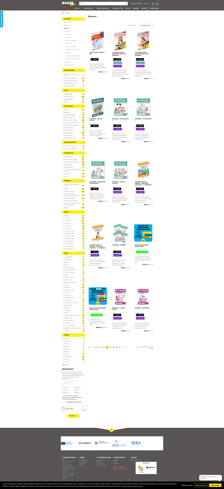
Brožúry (66, 110)
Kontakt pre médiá (84, 460)
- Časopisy (67, 34)
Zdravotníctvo (88, 8)
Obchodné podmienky (136, 3)
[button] (149, 3)
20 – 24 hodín (68, 356)
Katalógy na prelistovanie (120, 468)
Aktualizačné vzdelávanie (71, 81)
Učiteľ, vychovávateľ (70, 191)
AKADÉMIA (136, 8)
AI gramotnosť (68, 257)
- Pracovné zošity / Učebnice (72, 49)
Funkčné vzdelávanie (70, 83)
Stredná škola (68, 164)
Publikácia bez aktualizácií (72, 122)
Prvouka (67, 313)
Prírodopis (67, 307)
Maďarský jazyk (69, 99)
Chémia (67, 292)
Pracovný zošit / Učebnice (71, 120)
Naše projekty (99, 461)
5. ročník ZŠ (68, 228)
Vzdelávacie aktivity (103, 8)
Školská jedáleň (69, 167)
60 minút (67, 339)
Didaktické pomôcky (70, 138)
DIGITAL (128, 8)
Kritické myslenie (69, 297)
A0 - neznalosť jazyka (70, 146)
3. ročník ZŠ (67, 223)
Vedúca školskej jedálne (71, 201)
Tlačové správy (83, 461)
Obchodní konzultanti (68, 474)
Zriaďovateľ (68, 174)
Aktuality (81, 465)
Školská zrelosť (68, 318)
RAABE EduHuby (154, 8)
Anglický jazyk (68, 94)
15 (113, 347)
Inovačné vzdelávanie (70, 78)
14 (110, 347)
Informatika (68, 295)
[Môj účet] (153, 4)
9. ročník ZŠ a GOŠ (69, 238)
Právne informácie (67, 465)
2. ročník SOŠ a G (69, 243)
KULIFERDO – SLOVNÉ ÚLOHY (118, 308)
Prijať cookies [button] (215, 485)
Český (66, 102)
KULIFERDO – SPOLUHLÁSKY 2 (120, 119)
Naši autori (116, 463)
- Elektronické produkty (70, 40)
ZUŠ (65, 176)
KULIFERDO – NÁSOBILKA (142, 308)
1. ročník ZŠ (67, 218)
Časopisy (67, 112)
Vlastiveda (67, 323)
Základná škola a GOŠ (70, 159)
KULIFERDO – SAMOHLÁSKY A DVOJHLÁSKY (98, 182)
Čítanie (66, 264)
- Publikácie (67, 53)
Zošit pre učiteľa (69, 135)
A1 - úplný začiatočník (70, 148)
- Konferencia (68, 43)
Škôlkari (67, 216)
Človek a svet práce (70, 272)
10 (97, 347)
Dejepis (66, 275)
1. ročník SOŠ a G (69, 241)
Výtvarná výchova (69, 325)
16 (116, 347)
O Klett (115, 461)
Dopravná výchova (70, 277)
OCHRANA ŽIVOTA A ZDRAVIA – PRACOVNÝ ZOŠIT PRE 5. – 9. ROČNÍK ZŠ (143, 183)
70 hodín (67, 361)
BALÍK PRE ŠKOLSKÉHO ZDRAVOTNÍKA (141, 245)
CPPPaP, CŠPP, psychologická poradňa (72, 170)
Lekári (76, 390)
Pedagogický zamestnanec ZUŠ (72, 185)
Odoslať (72, 416)
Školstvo (77, 8)
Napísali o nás (83, 463)
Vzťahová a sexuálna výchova (73, 328)
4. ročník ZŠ (68, 226)
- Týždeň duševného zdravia (72, 59)
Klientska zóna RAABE (119, 467)
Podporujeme (99, 460)
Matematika (68, 300)
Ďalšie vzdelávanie (70, 86)
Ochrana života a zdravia (71, 302)
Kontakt (146, 3)
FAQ (63, 460)
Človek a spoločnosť (70, 269)
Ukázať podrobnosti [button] (201, 485)
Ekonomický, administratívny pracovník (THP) (72, 204)
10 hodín (67, 354)
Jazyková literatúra (69, 65)
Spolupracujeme (100, 463)
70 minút (67, 341)
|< (89, 347)
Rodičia (65, 388)
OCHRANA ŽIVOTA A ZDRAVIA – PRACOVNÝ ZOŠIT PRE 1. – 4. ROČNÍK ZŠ (98, 246)
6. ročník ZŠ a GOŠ (69, 231)
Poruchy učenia (69, 305)
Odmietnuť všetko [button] (187, 485)
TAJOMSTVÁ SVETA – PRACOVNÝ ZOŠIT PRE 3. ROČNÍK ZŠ (119, 54)
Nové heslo (65, 477)
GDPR (63, 479)
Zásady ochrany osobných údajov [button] (132, 486)
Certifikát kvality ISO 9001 (119, 465)
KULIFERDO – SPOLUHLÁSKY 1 (143, 119)
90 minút (67, 346)
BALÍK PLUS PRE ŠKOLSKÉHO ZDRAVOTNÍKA (98, 308)
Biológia (67, 262)
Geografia (67, 287)
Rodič (66, 207)
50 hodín (67, 359)
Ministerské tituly (118, 8)
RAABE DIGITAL (67, 25)
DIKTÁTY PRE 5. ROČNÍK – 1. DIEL (98, 53)
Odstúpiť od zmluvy (135, 460)
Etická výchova (69, 280)
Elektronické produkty (70, 115)
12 (103, 347)
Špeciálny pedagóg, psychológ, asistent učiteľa (72, 194)
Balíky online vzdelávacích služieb (72, 75)
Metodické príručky (69, 117)
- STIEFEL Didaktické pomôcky (72, 56)
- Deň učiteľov (68, 37)
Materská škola (69, 157)
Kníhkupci (66, 392)
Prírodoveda (68, 310)
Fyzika (66, 285)
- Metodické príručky (70, 46)
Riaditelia (77, 388)
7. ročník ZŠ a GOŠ (69, 233)
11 (100, 347)
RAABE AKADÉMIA (69, 127)
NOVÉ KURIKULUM (67, 8)
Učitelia (65, 390)
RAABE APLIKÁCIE (68, 22)
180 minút (67, 351)
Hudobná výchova (70, 290)
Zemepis (67, 330)
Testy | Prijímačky (69, 320)
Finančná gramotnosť (70, 282)
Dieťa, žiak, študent (69, 198)
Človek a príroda (69, 267)
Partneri (77, 392)
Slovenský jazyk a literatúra (72, 315)
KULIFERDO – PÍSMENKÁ (119, 245)
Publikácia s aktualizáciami (72, 125)
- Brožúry (66, 31)
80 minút (67, 344)
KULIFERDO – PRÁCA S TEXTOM (118, 182)
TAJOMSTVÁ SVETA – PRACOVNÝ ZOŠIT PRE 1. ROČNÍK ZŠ (142, 54)
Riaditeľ (67, 189)
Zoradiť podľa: (132, 25)
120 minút (67, 349)
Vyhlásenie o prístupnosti (69, 467)
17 (119, 347)
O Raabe (115, 460)
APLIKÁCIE (144, 8)
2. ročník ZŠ (67, 221)
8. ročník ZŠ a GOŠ (69, 236)
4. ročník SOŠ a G (69, 249)
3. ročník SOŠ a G (69, 246)
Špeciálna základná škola (71, 162)
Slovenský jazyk (69, 96)
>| (125, 347)
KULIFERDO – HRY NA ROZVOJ (96, 119)
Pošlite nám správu (101, 465)
